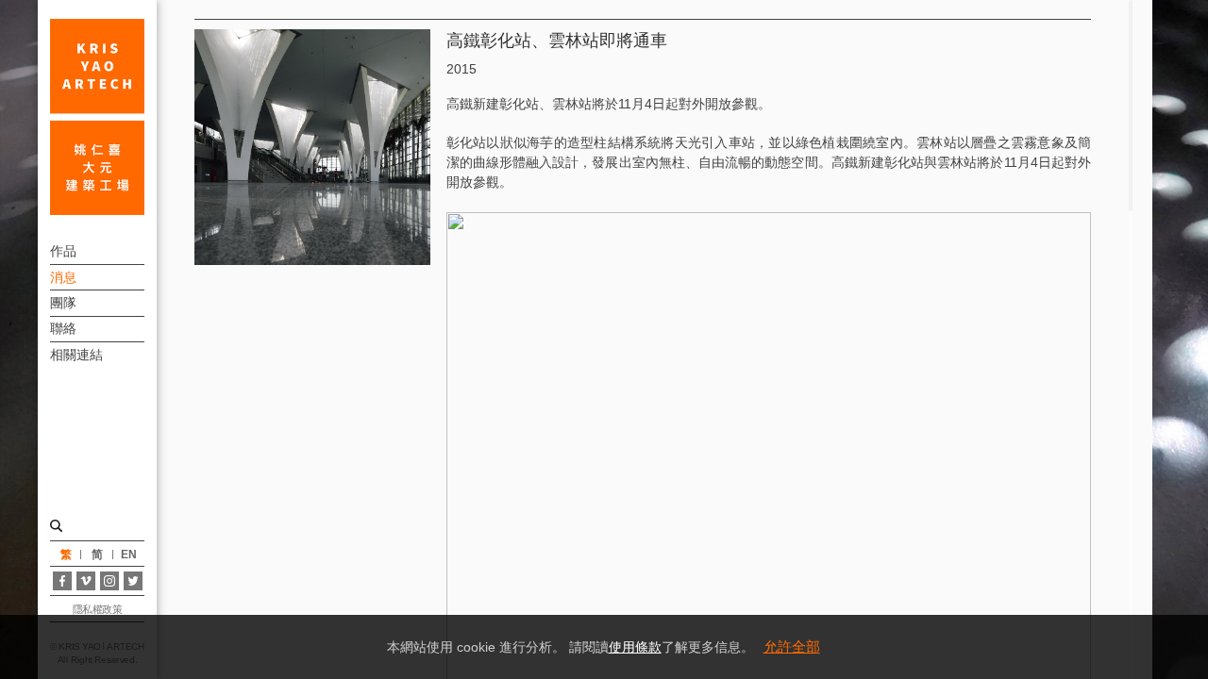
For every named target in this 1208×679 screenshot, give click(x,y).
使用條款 (635, 646)
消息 (63, 277)
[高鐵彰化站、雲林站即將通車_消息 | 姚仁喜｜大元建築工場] (97, 117)
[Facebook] (62, 580)
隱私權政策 (98, 609)
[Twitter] (133, 580)
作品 (63, 250)
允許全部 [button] (791, 646)
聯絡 (63, 328)
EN (129, 554)
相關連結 (76, 354)
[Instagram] (109, 580)
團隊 (63, 302)
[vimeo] (85, 580)
